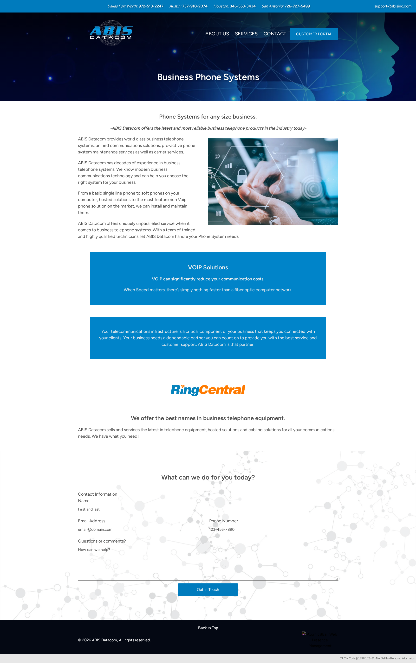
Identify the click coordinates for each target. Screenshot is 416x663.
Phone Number (223, 521)
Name (84, 500)
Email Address (91, 521)
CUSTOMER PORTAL (314, 34)
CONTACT (275, 34)
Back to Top (208, 628)
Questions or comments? (102, 541)
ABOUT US (217, 34)
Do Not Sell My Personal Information (393, 658)
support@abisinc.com (393, 6)
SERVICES (246, 34)
